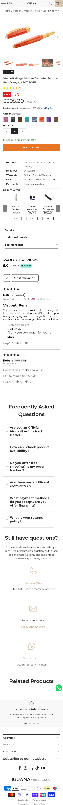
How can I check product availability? (30, 449)
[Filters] (6, 278)
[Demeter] (41, 119)
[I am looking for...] (50, 3)
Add (16, 218)
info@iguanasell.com (33, 626)
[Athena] (27, 119)
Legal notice (23, 800)
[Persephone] (48, 119)
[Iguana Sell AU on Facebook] (19, 768)
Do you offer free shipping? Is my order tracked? (27, 466)
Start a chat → (31, 658)
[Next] (57, 37)
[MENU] (1, 3)
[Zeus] (12, 119)
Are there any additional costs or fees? (29, 484)
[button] (10, 88)
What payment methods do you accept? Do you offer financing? (29, 502)
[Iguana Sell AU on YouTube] (43, 768)
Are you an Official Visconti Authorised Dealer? (26, 431)
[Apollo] (20, 119)
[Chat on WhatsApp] (58, 689)
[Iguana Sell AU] (31, 3)
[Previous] (5, 37)
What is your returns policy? (26, 519)
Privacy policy (23, 804)
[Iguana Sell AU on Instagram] (25, 768)
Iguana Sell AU (44, 780)
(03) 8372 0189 (33, 582)
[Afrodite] (5, 119)
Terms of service (39, 800)
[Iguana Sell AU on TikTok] (37, 768)
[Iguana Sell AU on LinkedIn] (31, 768)
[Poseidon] (34, 119)
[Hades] (55, 119)
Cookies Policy (40, 804)
